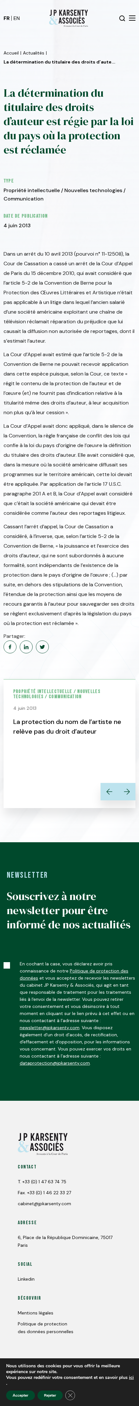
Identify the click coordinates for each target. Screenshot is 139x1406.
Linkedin (26, 1279)
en (17, 18)
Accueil (11, 53)
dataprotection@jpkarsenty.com (55, 1063)
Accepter (20, 1395)
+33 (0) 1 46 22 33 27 (49, 1193)
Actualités (33, 53)
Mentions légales (35, 1313)
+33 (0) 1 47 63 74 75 (44, 1182)
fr (7, 18)
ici (131, 1378)
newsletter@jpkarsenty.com (50, 1027)
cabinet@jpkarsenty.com (44, 1203)
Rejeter (50, 1395)
